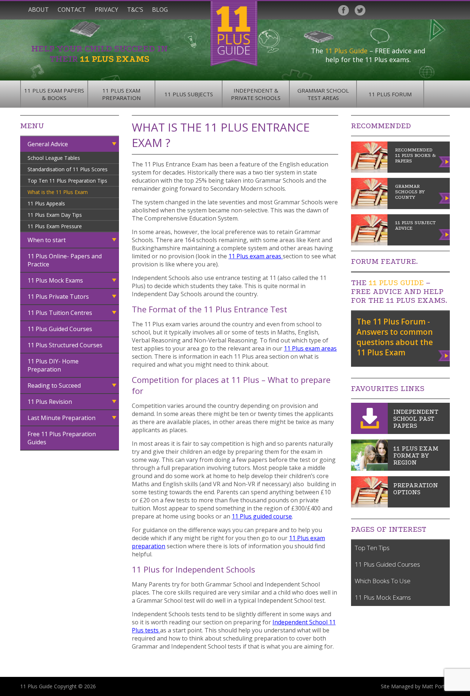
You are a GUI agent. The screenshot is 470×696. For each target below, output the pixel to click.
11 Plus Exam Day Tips (55, 214)
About (38, 10)
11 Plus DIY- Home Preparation (53, 365)
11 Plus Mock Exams (55, 280)
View (444, 354)
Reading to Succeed (54, 385)
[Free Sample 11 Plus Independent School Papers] (369, 432)
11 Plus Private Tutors (58, 297)
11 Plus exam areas (255, 256)
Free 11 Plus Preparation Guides (62, 438)
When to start (47, 240)
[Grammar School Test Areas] (369, 468)
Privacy (106, 10)
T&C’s (135, 10)
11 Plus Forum (390, 94)
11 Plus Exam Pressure (55, 226)
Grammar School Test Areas (323, 94)
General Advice (48, 144)
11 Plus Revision (50, 402)
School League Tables (54, 157)
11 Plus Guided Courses (60, 329)
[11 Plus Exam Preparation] (369, 505)
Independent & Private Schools (256, 94)
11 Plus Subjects (188, 94)
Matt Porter (436, 686)
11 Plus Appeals (46, 203)
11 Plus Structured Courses (65, 345)
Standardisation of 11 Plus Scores (68, 169)
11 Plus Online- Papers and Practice (65, 260)
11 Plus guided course (262, 516)
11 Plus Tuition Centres (60, 313)
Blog (160, 10)
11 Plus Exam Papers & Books (54, 94)
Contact (72, 10)
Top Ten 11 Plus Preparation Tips (67, 180)
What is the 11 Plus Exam (58, 192)
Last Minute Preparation (61, 418)
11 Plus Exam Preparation (121, 94)
